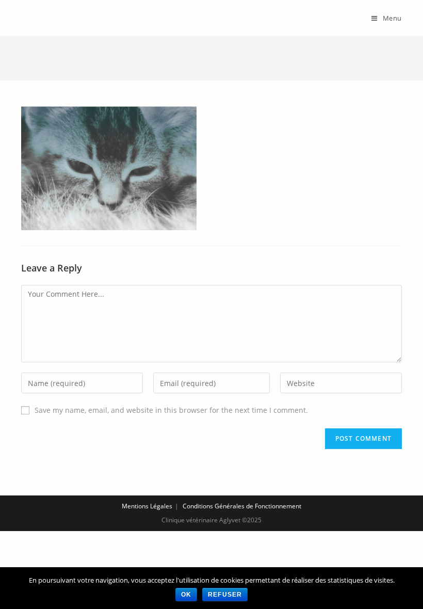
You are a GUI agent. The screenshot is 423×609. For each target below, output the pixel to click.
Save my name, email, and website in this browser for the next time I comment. (171, 410)
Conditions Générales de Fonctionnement (242, 506)
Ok (186, 594)
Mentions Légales (147, 506)
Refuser (225, 594)
